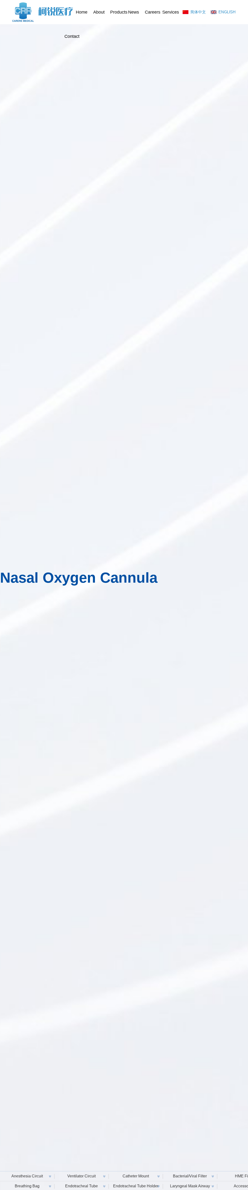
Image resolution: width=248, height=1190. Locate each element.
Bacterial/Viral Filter (190, 1176)
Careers (151, 12)
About (99, 12)
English (227, 12)
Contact (70, 36)
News (133, 12)
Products (116, 12)
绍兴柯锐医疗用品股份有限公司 (42, 12)
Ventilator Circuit (81, 1176)
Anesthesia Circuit (27, 1176)
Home (81, 12)
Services (168, 12)
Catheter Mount (136, 1176)
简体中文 (198, 12)
